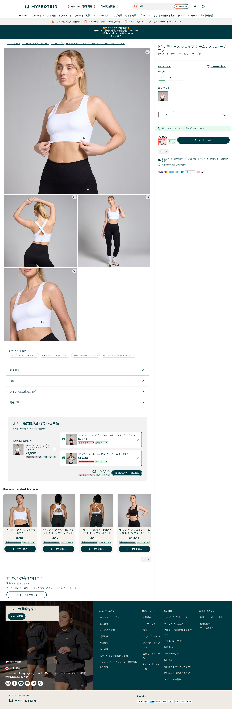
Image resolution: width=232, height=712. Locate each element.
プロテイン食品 (82, 15)
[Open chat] (40, 683)
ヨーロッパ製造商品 (81, 6)
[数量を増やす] (171, 115)
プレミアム (144, 15)
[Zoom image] (147, 52)
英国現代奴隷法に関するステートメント (180, 632)
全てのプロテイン (151, 636)
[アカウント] (195, 6)
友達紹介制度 (209, 625)
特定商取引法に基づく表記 (177, 673)
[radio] (162, 78)
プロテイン (38, 15)
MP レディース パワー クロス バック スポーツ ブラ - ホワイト (96, 531)
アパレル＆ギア (100, 15)
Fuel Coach (183, 6)
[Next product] (148, 559)
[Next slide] (150, 529)
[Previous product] (143, 559)
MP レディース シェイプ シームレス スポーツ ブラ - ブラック (134, 531)
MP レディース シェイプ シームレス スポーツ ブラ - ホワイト (95, 43)
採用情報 (168, 660)
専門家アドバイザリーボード (178, 666)
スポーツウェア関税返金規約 (114, 656)
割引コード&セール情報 (211, 617)
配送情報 (104, 643)
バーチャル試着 (218, 66)
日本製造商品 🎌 (109, 6)
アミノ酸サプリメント (151, 645)
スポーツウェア (29, 43)
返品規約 (104, 636)
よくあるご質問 (107, 630)
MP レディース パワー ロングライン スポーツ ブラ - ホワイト (58, 531)
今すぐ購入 (22, 549)
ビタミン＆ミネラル (151, 656)
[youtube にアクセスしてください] (27, 683)
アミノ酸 (51, 15)
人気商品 (147, 617)
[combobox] (161, 6)
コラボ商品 (116, 15)
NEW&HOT (24, 15)
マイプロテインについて (176, 617)
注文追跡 (104, 649)
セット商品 (130, 15)
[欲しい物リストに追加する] (225, 114)
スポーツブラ (57, 43)
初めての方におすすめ (151, 666)
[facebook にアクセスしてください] (14, 683)
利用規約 (168, 647)
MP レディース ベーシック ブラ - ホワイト (20, 531)
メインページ (13, 43)
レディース (43, 43)
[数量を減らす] (161, 115)
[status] (166, 115)
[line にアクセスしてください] (21, 683)
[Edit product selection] (138, 439)
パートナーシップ (172, 654)
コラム (146, 630)
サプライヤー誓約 (172, 679)
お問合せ (104, 623)
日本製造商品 (207, 15)
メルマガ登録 (16, 616)
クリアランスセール (187, 15)
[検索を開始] (136, 6)
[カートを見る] (203, 6)
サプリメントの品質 (173, 623)
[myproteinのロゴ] (41, 6)
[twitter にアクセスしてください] (34, 683)
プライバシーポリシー (175, 641)
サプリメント (65, 15)
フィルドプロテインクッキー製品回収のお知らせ (119, 664)
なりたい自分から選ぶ (164, 15)
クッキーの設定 (13, 662)
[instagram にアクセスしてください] (8, 683)
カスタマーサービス (109, 617)
